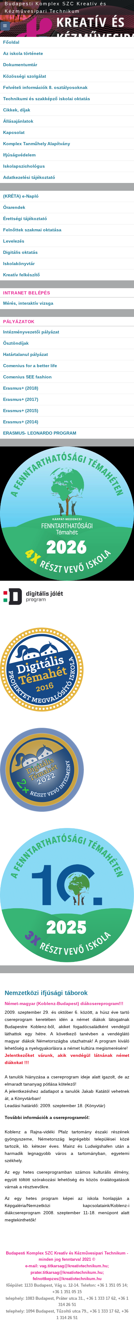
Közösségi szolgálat (24, 76)
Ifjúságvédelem (19, 154)
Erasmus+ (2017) (20, 399)
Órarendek (14, 207)
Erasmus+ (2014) (20, 421)
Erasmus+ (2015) (20, 410)
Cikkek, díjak (16, 109)
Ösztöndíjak (16, 343)
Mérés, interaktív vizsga (28, 303)
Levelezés (13, 241)
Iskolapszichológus (24, 166)
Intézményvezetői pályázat (31, 331)
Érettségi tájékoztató (25, 218)
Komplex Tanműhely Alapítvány (36, 143)
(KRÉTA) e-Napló (21, 196)
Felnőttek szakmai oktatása (32, 229)
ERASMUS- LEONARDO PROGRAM (39, 433)
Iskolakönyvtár (19, 263)
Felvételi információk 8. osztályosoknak (45, 87)
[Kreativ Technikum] (67, 26)
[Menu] (5, 26)
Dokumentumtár (20, 64)
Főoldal (11, 42)
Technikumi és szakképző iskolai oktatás (46, 98)
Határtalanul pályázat (25, 354)
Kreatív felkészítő (21, 274)
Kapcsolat (14, 132)
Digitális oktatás (20, 252)
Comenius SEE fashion (27, 376)
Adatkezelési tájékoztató (29, 177)
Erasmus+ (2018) (20, 388)
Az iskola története (23, 53)
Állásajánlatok (18, 121)
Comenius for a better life (30, 365)
